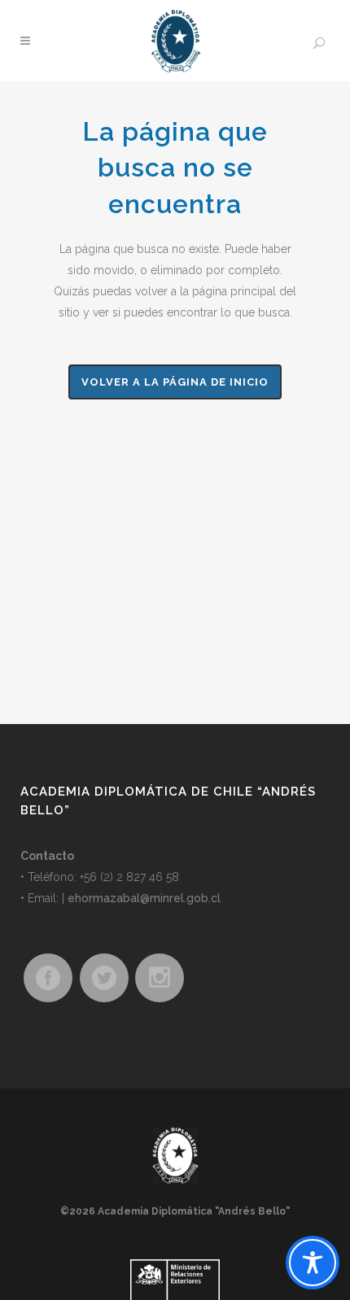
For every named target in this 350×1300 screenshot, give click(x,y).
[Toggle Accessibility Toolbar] (312, 1262)
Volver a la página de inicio (175, 382)
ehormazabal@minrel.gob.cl (144, 898)
